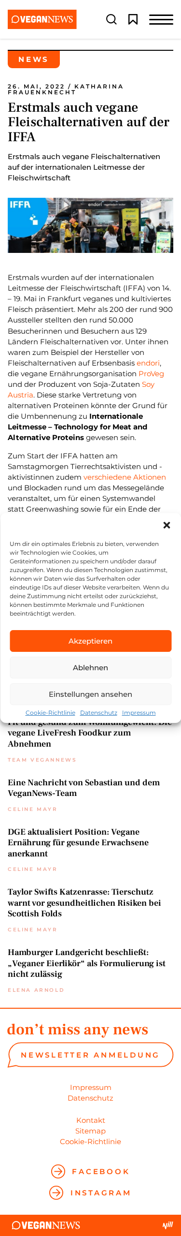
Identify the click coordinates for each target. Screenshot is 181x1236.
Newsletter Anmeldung (90, 1054)
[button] (166, 525)
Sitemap (90, 1130)
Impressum (139, 713)
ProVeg (151, 373)
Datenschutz (98, 713)
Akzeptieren (90, 641)
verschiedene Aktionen (125, 477)
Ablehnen (90, 667)
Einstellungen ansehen (90, 694)
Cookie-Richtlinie (50, 713)
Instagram (100, 1192)
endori (148, 363)
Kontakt (90, 1120)
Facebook (101, 1171)
